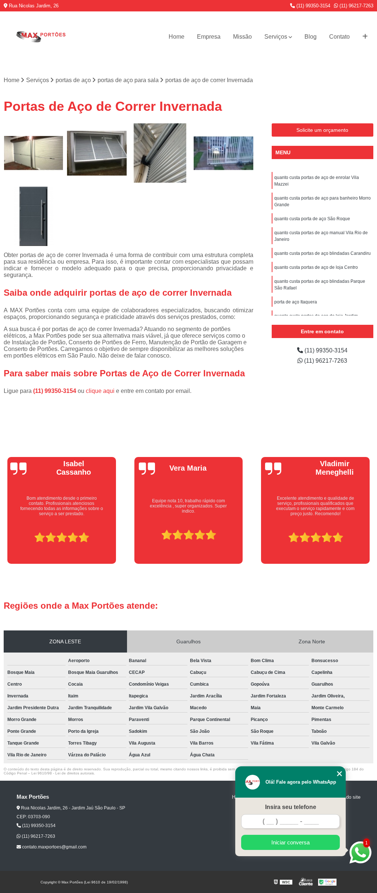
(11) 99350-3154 (312, 5)
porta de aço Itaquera (295, 302)
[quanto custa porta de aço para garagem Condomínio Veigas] (160, 153)
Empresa (209, 37)
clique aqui (100, 391)
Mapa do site (346, 797)
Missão (242, 37)
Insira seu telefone (290, 807)
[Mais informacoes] (365, 36)
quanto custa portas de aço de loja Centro (316, 267)
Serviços (275, 37)
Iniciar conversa (290, 842)
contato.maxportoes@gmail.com (54, 847)
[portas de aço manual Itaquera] (97, 153)
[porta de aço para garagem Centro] (33, 153)
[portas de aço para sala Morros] (33, 216)
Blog (310, 37)
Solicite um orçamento (322, 130)
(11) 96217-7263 (355, 5)
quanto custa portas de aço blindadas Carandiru (322, 253)
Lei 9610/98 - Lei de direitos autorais (62, 773)
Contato (339, 37)
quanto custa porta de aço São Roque (312, 218)
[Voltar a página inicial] (40, 37)
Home (176, 37)
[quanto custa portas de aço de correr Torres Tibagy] (223, 153)
